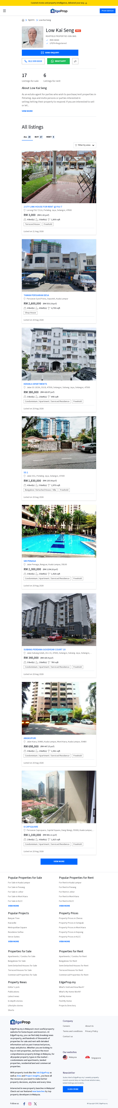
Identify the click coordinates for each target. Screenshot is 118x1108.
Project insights (32, 1075)
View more (59, 861)
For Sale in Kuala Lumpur (19, 882)
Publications (13, 991)
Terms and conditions (73, 1031)
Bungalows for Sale (17, 961)
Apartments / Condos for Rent (73, 956)
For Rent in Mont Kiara (69, 896)
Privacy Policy (91, 1031)
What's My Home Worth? (70, 991)
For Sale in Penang (16, 887)
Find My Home (65, 1001)
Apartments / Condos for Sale (21, 956)
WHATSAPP (60, 61)
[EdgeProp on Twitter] (35, 1103)
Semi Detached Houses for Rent (73, 965)
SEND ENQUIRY (52, 52)
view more (27, 111)
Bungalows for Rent (68, 961)
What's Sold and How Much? (71, 987)
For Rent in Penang (67, 887)
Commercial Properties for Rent (73, 974)
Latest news (13, 996)
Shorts (11, 1010)
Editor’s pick (14, 987)
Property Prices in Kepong (71, 932)
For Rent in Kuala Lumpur (70, 882)
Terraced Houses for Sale (20, 970)
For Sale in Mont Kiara (18, 896)
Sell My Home (65, 996)
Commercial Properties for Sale (22, 974)
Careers (66, 1026)
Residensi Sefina (15, 932)
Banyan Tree (14, 918)
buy (38, 136)
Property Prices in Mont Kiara (72, 927)
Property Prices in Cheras (71, 918)
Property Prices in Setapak (71, 922)
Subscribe (73, 1089)
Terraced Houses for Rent (71, 970)
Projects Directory (67, 1005)
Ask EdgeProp (42, 1072)
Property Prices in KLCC (70, 936)
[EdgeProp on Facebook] (24, 1103)
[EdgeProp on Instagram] (29, 1103)
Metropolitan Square (17, 927)
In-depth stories (15, 1001)
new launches (38, 1091)
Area (18, 1075)
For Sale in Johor (15, 891)
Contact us (68, 1036)
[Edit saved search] (75, 61)
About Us (89, 1026)
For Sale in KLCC (15, 901)
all (27, 136)
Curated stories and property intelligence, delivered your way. (58, 3)
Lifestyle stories (15, 1005)
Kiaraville (12, 922)
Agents (31, 20)
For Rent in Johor (67, 891)
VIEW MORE (13, 905)
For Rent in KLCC (66, 901)
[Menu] (4, 11)
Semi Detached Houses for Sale (22, 965)
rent (50, 136)
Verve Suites (14, 936)
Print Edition (108, 10)
